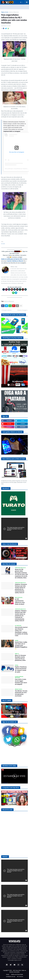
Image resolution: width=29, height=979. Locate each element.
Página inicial (4, 12)
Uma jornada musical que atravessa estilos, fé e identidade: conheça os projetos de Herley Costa (21, 631)
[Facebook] (3, 28)
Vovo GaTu (3, 243)
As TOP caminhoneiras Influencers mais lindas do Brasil (20, 601)
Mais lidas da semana (8, 564)
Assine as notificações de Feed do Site (11, 259)
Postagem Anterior (7, 310)
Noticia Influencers (14, 12)
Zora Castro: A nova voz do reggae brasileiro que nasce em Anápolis (21, 682)
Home (7, 974)
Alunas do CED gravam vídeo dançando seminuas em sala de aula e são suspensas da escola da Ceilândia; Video (21, 573)
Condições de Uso (10, 976)
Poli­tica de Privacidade (17, 974)
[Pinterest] (13, 305)
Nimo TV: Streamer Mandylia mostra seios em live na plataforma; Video (20, 658)
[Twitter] (6, 28)
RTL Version (20, 976)
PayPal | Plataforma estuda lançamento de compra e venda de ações (21, 669)
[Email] (17, 305)
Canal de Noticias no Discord (15, 261)
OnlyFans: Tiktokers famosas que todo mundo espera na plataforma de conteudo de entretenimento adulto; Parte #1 (21, 615)
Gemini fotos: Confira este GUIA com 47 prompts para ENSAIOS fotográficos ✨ (21, 645)
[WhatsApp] (8, 28)
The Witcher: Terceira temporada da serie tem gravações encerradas (21, 693)
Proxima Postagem (22, 310)
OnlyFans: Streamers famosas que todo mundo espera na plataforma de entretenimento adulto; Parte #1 (21, 588)
